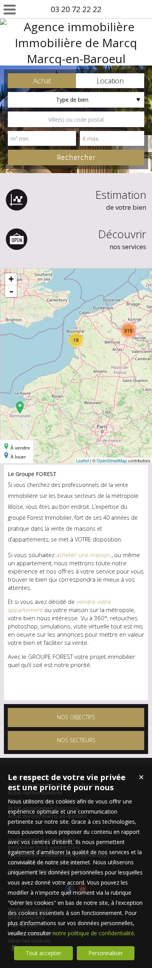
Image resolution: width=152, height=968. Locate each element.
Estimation (120, 199)
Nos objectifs (76, 717)
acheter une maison (83, 555)
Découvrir (122, 239)
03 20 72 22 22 (76, 9)
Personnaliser (105, 953)
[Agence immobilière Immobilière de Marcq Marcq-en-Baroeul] (76, 42)
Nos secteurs (76, 740)
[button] (42, 80)
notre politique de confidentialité (93, 933)
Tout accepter (43, 953)
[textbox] (76, 119)
